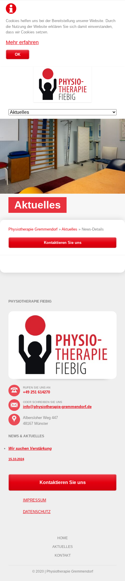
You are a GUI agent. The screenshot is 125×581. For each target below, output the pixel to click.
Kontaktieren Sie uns (62, 242)
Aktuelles (69, 229)
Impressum (34, 500)
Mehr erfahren (22, 42)
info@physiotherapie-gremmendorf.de (57, 406)
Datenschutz (37, 512)
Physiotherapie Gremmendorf (33, 229)
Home (62, 538)
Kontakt (63, 555)
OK (17, 54)
